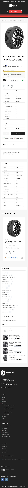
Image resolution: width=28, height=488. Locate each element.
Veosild (4, 273)
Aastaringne (5, 311)
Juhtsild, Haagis (5, 298)
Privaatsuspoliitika (6, 436)
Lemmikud (4, 450)
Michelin (17, 128)
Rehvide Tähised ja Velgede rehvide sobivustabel (13, 459)
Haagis (3, 303)
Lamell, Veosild (5, 290)
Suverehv (7, 20)
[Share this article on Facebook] (10, 144)
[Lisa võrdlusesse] (22, 220)
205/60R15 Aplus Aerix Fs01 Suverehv (15, 349)
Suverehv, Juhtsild (6, 281)
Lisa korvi (18, 133)
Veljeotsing (4, 401)
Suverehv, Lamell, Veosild (7, 277)
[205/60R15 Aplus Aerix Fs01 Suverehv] (5, 353)
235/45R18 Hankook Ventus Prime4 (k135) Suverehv (17, 356)
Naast (3, 288)
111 (16, 106)
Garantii (4, 430)
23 (16, 96)
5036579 (23, 1)
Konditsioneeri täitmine (9, 408)
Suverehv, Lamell (6, 279)
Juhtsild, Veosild (6, 296)
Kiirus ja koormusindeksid (7, 455)
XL (16, 120)
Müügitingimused (6, 434)
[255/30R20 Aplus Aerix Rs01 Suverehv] (5, 346)
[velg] (5, 333)
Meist (3, 418)
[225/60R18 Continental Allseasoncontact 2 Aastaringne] (5, 340)
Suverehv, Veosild (6, 275)
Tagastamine (5, 432)
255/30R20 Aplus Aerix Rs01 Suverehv (15, 343)
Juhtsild (4, 301)
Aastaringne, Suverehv (7, 307)
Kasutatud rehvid (8, 412)
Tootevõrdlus (5, 453)
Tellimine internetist (6, 426)
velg (10, 328)
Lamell (3, 292)
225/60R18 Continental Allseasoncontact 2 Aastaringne (16, 336)
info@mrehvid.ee (7, 387)
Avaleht (2, 20)
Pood (3, 399)
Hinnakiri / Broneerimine (9, 405)
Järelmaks (4, 428)
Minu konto (4, 446)
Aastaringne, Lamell (6, 309)
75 (16, 114)
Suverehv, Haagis (6, 283)
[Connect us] (2, 480)
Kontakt (4, 416)
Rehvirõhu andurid (8, 410)
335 (16, 90)
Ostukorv (4, 448)
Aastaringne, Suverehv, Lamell (8, 305)
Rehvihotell (6, 414)
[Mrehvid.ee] (13, 7)
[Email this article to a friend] (13, 144)
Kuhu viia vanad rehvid (7, 457)
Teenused (4, 403)
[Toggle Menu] (26, 15)
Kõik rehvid (4, 294)
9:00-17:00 (7, 1)
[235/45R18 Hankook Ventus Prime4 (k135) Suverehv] (5, 360)
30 (16, 93)
